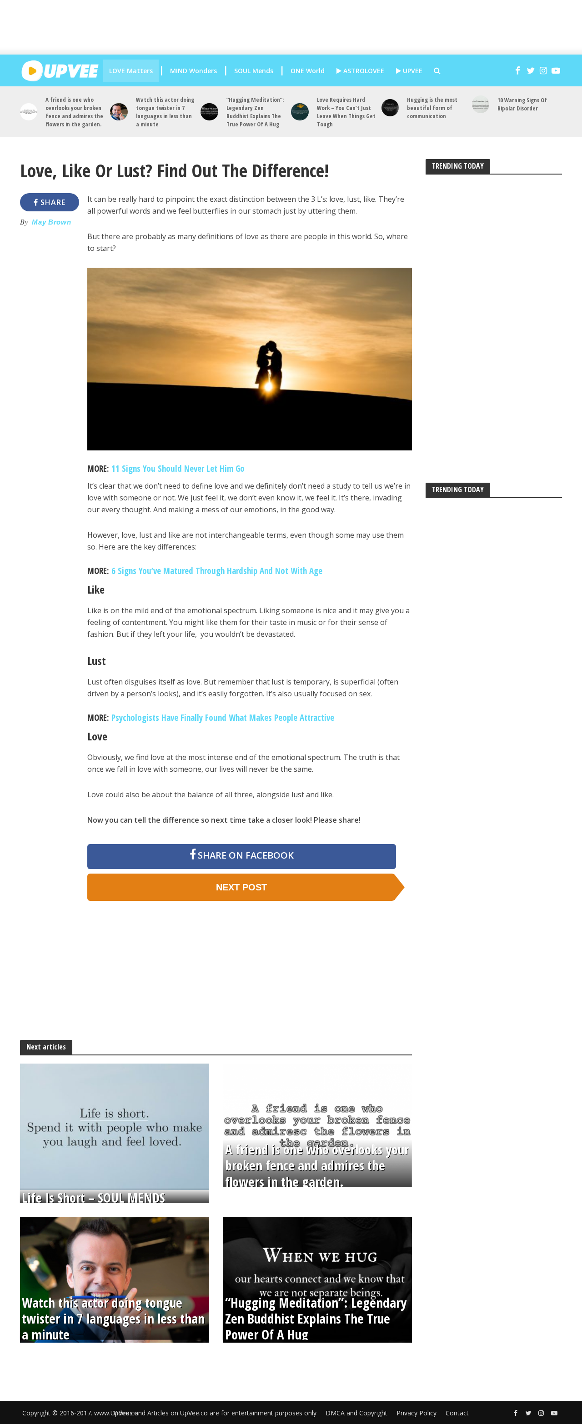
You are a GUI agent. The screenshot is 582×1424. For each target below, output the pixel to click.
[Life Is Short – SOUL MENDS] (114, 1126)
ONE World (308, 70)
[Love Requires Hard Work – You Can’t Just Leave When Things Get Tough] (300, 112)
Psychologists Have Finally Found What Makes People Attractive (222, 718)
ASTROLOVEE (362, 70)
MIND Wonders (193, 70)
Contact (457, 1413)
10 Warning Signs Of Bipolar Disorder (522, 104)
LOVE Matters (131, 70)
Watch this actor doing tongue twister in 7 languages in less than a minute (165, 111)
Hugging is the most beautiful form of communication (432, 107)
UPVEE (411, 70)
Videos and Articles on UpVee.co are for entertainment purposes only (214, 1413)
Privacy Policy (416, 1413)
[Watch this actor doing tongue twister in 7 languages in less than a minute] (119, 112)
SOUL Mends (253, 70)
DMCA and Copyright (356, 1413)
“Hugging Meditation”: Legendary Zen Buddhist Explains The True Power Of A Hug (255, 111)
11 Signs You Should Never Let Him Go (178, 469)
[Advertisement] (297, 27)
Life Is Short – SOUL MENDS (93, 1197)
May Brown (51, 222)
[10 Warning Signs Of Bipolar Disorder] (481, 104)
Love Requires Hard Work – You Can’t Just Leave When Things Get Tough (346, 111)
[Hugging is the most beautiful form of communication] (390, 108)
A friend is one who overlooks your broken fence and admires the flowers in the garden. (74, 111)
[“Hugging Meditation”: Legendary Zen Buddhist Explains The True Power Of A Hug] (209, 112)
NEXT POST (241, 887)
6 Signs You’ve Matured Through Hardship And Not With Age (216, 571)
